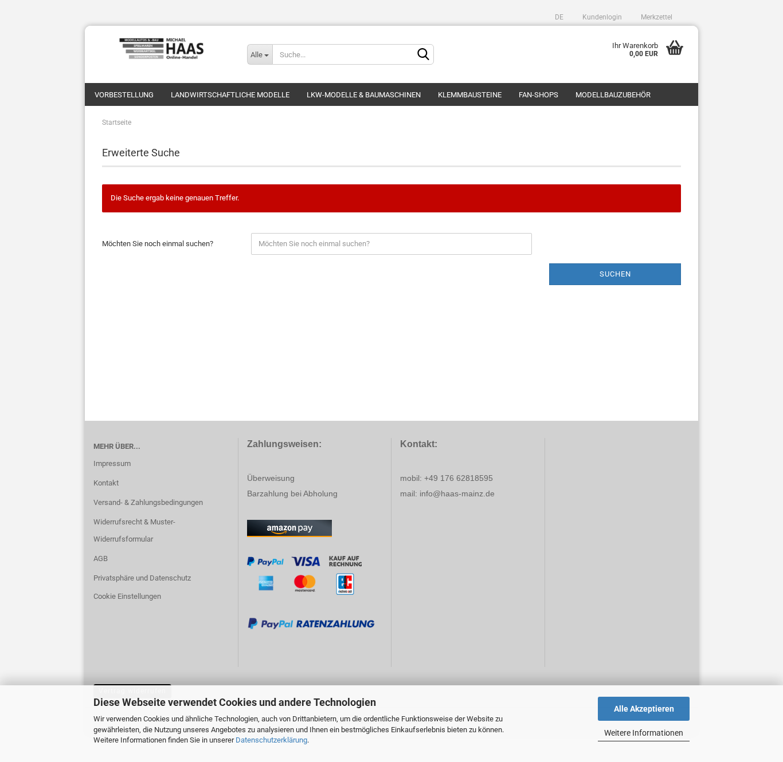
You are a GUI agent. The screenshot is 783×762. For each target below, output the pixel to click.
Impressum (112, 463)
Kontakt (106, 483)
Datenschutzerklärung (271, 740)
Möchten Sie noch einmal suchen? (157, 243)
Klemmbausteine (470, 94)
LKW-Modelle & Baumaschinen (364, 94)
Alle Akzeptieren (644, 708)
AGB (100, 558)
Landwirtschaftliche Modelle (230, 94)
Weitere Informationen (643, 732)
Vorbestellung (124, 94)
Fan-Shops (538, 94)
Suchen (615, 274)
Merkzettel (655, 17)
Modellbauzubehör (613, 94)
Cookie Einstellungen (127, 596)
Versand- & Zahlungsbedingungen (148, 502)
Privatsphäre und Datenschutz (142, 578)
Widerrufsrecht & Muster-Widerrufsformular (134, 530)
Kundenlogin (601, 17)
